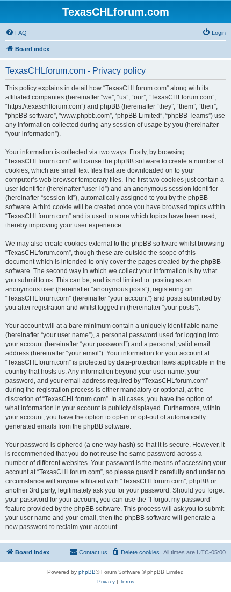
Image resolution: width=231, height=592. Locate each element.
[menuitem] (16, 32)
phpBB (87, 572)
